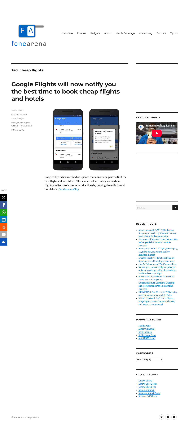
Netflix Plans (145, 326)
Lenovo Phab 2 (145, 381)
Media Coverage (125, 33)
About (108, 33)
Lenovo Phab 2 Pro (147, 387)
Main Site (67, 33)
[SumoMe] (3, 242)
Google (20, 118)
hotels (29, 126)
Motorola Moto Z (146, 390)
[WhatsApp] (3, 212)
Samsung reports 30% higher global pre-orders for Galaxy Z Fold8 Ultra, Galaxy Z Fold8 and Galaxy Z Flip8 (158, 270)
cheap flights (23, 122)
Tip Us (174, 33)
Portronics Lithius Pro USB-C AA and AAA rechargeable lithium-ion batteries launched (158, 242)
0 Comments (17, 130)
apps (13, 118)
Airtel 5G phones (146, 329)
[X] (3, 197)
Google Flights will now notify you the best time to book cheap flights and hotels (65, 91)
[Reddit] (3, 227)
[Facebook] (3, 205)
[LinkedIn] (3, 219)
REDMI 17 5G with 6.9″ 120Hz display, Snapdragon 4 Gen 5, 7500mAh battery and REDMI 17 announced (157, 301)
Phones (81, 33)
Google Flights (18, 126)
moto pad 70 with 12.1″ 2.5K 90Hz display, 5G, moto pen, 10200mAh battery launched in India (158, 251)
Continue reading (69, 189)
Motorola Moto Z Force (149, 393)
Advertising (146, 33)
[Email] (3, 234)
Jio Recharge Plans (147, 335)
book (13, 122)
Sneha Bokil (17, 110)
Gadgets (95, 33)
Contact (161, 33)
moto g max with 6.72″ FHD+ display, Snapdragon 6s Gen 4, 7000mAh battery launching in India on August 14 (157, 233)
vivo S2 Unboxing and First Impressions (157, 264)
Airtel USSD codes (147, 338)
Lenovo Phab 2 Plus (148, 384)
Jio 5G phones (145, 332)
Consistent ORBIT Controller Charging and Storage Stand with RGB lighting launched (156, 286)
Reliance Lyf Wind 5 (148, 396)
